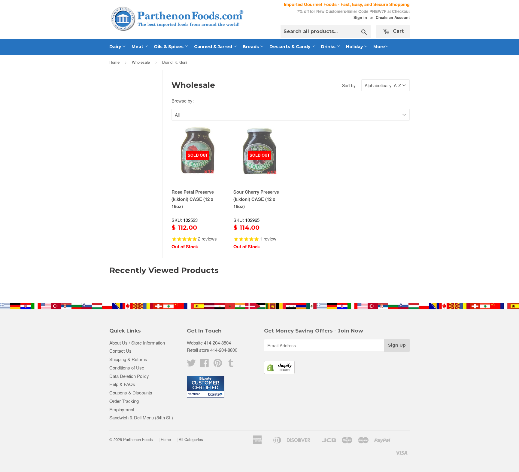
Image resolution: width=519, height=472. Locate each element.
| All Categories (190, 439)
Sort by (349, 85)
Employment (121, 409)
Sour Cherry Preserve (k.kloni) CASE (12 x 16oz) (256, 199)
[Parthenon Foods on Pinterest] (217, 364)
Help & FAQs (122, 384)
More (379, 46)
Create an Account (393, 17)
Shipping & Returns (128, 359)
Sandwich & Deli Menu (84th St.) (141, 417)
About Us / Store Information (137, 342)
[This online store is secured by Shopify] (279, 372)
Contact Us (120, 351)
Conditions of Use (126, 367)
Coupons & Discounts (130, 392)
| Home (165, 439)
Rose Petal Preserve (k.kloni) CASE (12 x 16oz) (192, 199)
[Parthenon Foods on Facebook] (204, 364)
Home (114, 62)
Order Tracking (124, 401)
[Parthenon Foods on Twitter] (191, 364)
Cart (397, 31)
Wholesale (141, 62)
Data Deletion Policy (129, 376)
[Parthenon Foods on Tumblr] (230, 364)
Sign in (360, 17)
